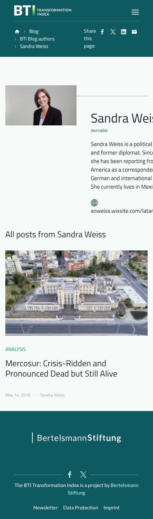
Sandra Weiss (52, 395)
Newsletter (45, 507)
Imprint (112, 507)
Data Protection (80, 507)
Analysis (15, 349)
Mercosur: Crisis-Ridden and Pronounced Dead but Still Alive (61, 368)
